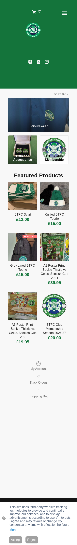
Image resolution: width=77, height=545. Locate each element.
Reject (31, 539)
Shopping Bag (38, 396)
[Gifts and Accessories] (22, 144)
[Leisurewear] (38, 109)
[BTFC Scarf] (22, 196)
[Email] (47, 62)
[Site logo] (33, 30)
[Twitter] (38, 62)
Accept (16, 539)
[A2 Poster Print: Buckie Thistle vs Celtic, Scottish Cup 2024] (54, 247)
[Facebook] (30, 62)
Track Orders (39, 382)
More (13, 529)
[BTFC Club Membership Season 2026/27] (54, 306)
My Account (38, 368)
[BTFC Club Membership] (54, 144)
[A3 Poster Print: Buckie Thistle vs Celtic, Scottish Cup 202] (22, 306)
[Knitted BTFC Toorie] (54, 196)
